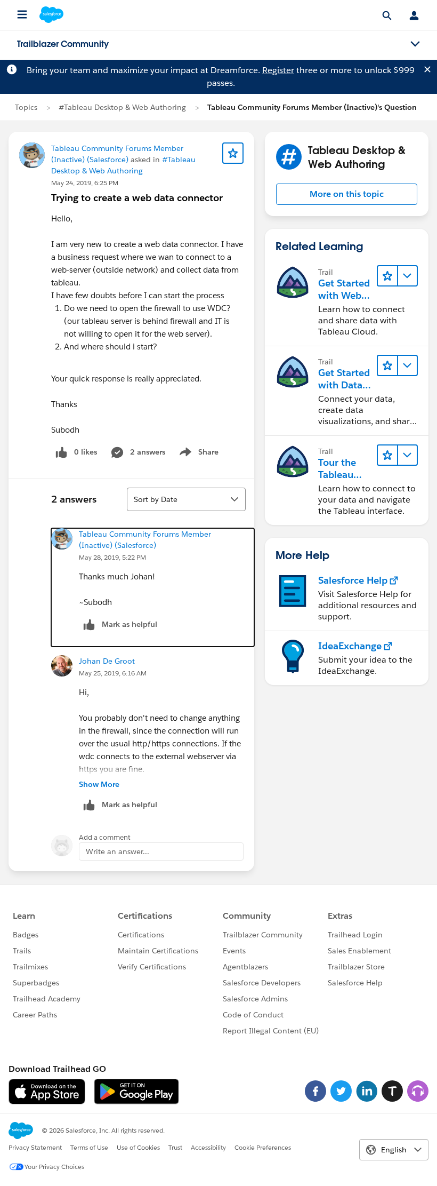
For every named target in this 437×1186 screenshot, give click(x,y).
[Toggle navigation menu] (415, 44)
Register (278, 70)
